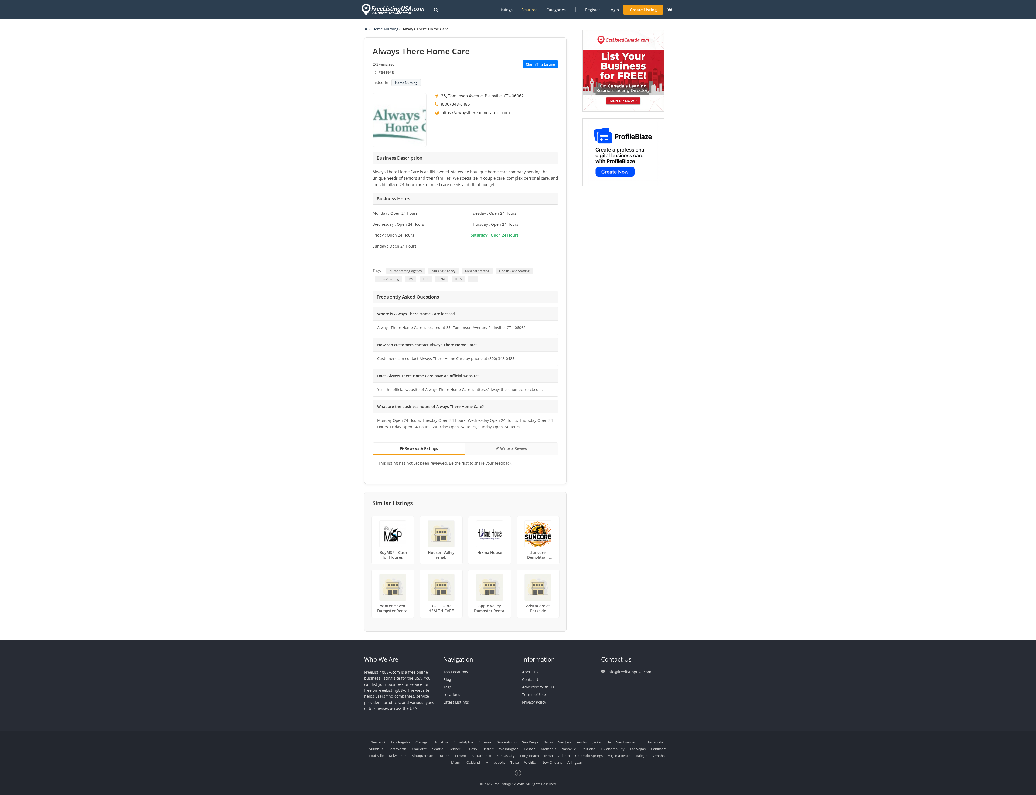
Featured (529, 9)
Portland (588, 748)
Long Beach (529, 755)
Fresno (460, 755)
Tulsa (514, 762)
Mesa (548, 755)
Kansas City (505, 755)
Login (614, 9)
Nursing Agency (443, 271)
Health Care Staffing (514, 271)
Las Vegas (638, 748)
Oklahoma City (613, 748)
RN (411, 279)
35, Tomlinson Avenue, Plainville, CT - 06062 (482, 95)
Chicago (421, 742)
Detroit (488, 748)
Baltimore (659, 748)
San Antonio (507, 742)
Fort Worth (397, 748)
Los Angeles (400, 742)
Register (592, 9)
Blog (447, 679)
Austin (582, 742)
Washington (509, 748)
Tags (447, 687)
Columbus (375, 748)
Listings (506, 9)
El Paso (471, 748)
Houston (441, 742)
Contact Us (531, 679)
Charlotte (419, 748)
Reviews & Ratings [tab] (421, 448)
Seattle (437, 748)
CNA (441, 279)
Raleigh (642, 755)
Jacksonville (601, 742)
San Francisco (627, 742)
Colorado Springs (589, 755)
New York (378, 742)
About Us (530, 671)
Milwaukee (397, 755)
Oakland (473, 762)
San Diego (530, 742)
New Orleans (551, 762)
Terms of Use (534, 694)
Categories (556, 9)
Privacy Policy (534, 702)
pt (473, 279)
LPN (426, 279)
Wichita (530, 762)
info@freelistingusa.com (629, 671)
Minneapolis (495, 762)
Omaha (659, 755)
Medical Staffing (477, 271)
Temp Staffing (388, 279)
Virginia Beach (619, 755)
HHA (458, 279)
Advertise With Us (538, 687)
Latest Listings (456, 702)
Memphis (548, 748)
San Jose (564, 742)
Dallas (548, 742)
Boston (530, 748)
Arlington (574, 762)
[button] (669, 10)
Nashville (568, 748)
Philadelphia (463, 742)
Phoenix (485, 742)
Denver (454, 748)
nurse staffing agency (406, 271)
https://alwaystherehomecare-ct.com (475, 112)
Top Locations (455, 671)
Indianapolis (653, 742)
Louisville (376, 755)
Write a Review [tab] (513, 448)
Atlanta (564, 755)
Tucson (444, 755)
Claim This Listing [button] (540, 64)
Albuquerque (422, 755)
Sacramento (481, 755)
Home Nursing (385, 29)
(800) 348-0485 (455, 104)
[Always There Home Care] (400, 119)
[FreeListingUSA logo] (392, 9)
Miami (456, 762)
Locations (451, 694)
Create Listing (643, 9)
